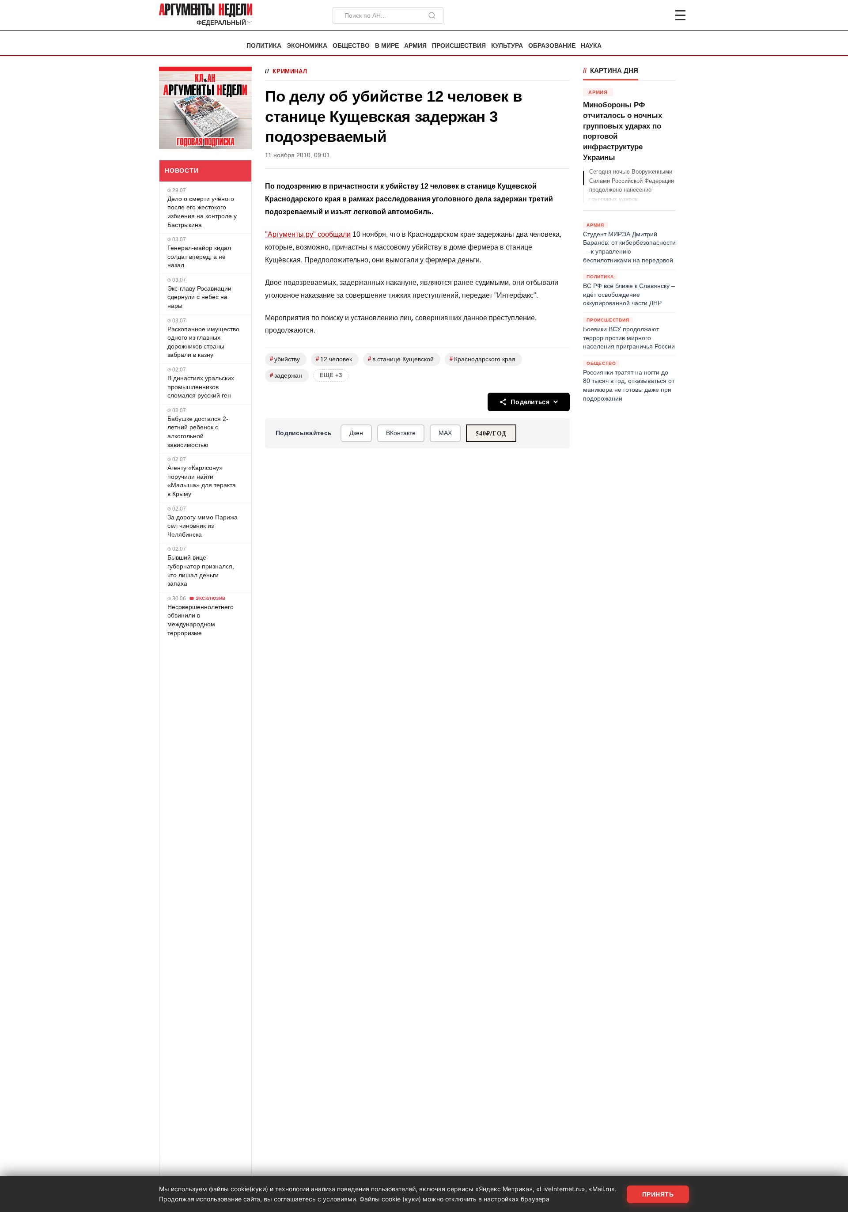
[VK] (656, 15)
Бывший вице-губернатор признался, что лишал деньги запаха (200, 570)
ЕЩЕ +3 (331, 375)
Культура (507, 45)
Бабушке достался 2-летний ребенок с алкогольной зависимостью (197, 431)
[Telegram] (634, 15)
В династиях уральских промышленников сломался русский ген (200, 387)
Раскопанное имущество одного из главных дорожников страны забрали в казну (203, 342)
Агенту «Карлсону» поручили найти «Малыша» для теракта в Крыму (201, 480)
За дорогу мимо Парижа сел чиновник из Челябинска (202, 526)
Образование (551, 45)
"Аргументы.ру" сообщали (308, 234)
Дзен (356, 432)
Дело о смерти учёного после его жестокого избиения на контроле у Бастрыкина (202, 211)
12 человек (334, 359)
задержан (286, 375)
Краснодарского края (482, 359)
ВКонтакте (401, 432)
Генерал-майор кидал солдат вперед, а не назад (199, 256)
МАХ (445, 432)
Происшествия (459, 45)
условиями (339, 1199)
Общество (351, 45)
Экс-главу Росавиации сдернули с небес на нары (199, 297)
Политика (263, 45)
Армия (415, 45)
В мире (387, 45)
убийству (285, 359)
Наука (591, 45)
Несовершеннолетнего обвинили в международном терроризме (200, 619)
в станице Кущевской (401, 359)
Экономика (307, 45)
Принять (658, 1194)
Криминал (290, 71)
